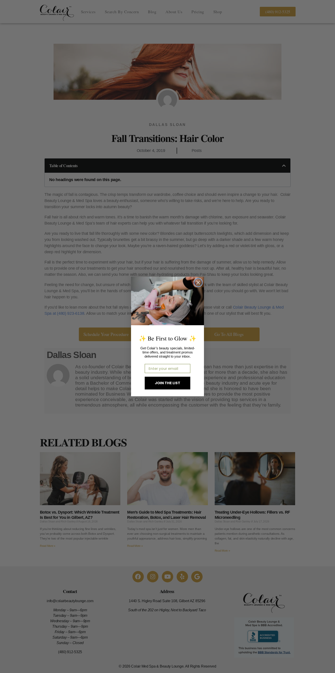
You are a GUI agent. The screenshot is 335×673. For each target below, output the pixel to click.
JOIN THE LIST (167, 383)
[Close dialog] (198, 283)
